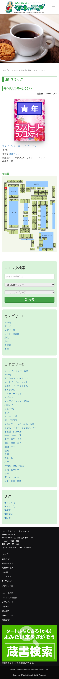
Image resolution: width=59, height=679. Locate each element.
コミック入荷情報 (9, 598)
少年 (7, 341)
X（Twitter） (7, 581)
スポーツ (9, 397)
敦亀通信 (6, 620)
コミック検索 (7, 593)
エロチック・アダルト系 (16, 386)
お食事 (5, 572)
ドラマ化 (10, 506)
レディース (10, 330)
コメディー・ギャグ (14, 393)
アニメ (8, 326)
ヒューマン (10, 409)
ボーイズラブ (11, 420)
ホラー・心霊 (11, 416)
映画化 (9, 514)
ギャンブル (10, 390)
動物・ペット (11, 447)
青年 (21, 70)
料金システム (7, 563)
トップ (5, 70)
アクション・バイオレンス (17, 378)
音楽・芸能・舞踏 (13, 481)
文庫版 (8, 345)
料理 (7, 462)
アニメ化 (10, 502)
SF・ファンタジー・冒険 (16, 371)
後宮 (8, 510)
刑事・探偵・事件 (13, 443)
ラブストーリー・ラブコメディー (23, 146)
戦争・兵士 (10, 458)
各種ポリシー (7, 615)
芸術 (7, 473)
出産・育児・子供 (13, 439)
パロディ (9, 405)
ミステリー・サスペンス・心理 (19, 424)
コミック (13, 70)
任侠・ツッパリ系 (13, 435)
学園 (7, 454)
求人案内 (6, 611)
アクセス (6, 606)
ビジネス (9, 412)
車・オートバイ (12, 477)
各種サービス (7, 568)
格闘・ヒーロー (12, 469)
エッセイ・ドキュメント (16, 382)
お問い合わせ (7, 602)
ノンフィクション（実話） (17, 401)
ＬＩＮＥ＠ (6, 577)
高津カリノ (14, 154)
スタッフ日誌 (7, 586)
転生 (8, 518)
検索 (31, 299)
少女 (7, 337)
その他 (8, 322)
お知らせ (6, 559)
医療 (7, 450)
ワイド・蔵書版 (12, 334)
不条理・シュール (13, 431)
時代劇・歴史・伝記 (14, 465)
